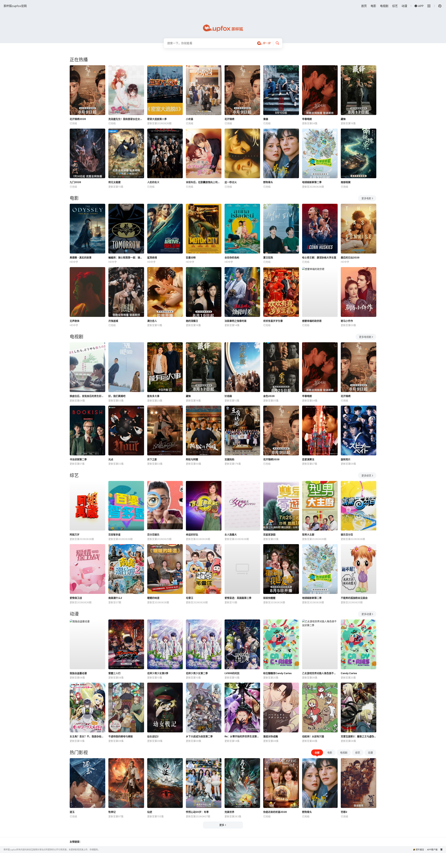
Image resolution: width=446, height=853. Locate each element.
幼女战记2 (153, 736)
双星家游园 (269, 534)
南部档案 (346, 182)
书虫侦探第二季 (78, 459)
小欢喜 (189, 118)
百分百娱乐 (153, 534)
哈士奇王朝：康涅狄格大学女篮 (319, 257)
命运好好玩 (192, 534)
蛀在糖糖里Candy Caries (277, 673)
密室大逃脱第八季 (157, 118)
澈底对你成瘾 (270, 736)
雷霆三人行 (114, 673)
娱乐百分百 (347, 534)
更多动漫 (366, 614)
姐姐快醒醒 (269, 597)
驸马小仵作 (347, 320)
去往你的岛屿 (232, 257)
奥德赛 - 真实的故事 (80, 257)
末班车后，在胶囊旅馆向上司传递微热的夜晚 (203, 182)
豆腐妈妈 (229, 459)
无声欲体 (74, 320)
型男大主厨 (308, 534)
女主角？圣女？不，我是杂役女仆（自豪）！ (87, 736)
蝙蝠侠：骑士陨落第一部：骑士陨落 (126, 257)
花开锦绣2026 (78, 118)
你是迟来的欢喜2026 (275, 811)
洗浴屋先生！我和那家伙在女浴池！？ (126, 118)
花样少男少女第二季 (197, 673)
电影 (373, 6)
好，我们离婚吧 (116, 395)
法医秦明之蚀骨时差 (236, 320)
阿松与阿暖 (192, 459)
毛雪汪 (189, 597)
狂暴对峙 (191, 257)
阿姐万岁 (74, 534)
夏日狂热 (268, 257)
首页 (364, 6)
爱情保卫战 (76, 597)
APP (421, 6)
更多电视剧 (365, 336)
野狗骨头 (268, 182)
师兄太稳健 (114, 182)
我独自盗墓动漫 (78, 673)
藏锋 (343, 118)
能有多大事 (153, 395)
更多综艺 (366, 475)
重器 (265, 118)
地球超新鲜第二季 (312, 182)
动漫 (404, 6)
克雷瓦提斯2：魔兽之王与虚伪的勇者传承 (358, 736)
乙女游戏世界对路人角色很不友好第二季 (320, 673)
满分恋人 (152, 320)
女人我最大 (231, 534)
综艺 (395, 6)
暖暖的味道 (153, 597)
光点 (110, 459)
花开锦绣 (229, 118)
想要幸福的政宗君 (312, 320)
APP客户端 (432, 849)
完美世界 (229, 811)
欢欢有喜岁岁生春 (273, 320)
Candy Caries (349, 673)
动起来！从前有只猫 (313, 736)
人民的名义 (153, 182)
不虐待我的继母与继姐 (120, 736)
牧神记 (112, 811)
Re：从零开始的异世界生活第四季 (242, 736)
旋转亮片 (346, 459)
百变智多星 (114, 534)
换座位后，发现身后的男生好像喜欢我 (87, 395)
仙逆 (149, 811)
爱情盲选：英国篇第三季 (238, 597)
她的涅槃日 (192, 320)
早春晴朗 (307, 118)
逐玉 (72, 811)
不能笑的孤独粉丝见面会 (354, 597)
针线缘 (228, 395)
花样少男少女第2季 (157, 673)
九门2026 (75, 182)
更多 (221, 824)
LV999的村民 (232, 673)
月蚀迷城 (113, 320)
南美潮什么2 (115, 597)
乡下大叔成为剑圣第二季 (199, 736)
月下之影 (152, 459)
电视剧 (384, 6)
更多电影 (366, 198)
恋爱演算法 (308, 459)
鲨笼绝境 (152, 257)
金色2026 (269, 395)
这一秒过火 (231, 182)
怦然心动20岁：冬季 (197, 811)
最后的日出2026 (350, 257)
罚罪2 (344, 811)
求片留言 (420, 849)
